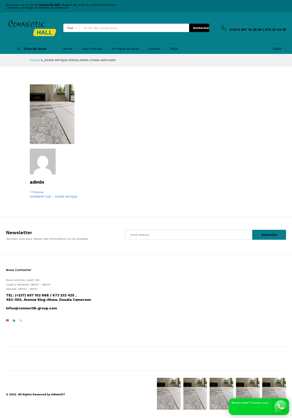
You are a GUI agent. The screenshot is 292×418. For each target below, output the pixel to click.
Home (68, 48)
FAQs (174, 48)
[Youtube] (7, 320)
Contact (155, 48)
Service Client (238, 25)
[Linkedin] (14, 320)
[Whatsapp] (20, 320)
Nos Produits (92, 48)
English (277, 48)
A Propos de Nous (125, 48)
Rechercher (201, 27)
